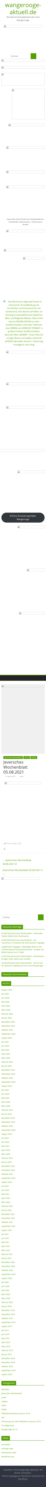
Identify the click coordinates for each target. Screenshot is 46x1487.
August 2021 (6, 1230)
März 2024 (5, 1106)
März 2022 (5, 1202)
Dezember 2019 (8, 1310)
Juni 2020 (5, 1286)
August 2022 (6, 1182)
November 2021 (8, 1218)
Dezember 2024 (8, 1070)
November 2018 (8, 1362)
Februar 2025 (7, 1062)
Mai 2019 (5, 1338)
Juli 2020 (5, 1282)
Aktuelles (5, 1389)
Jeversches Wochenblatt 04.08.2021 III (17, 862)
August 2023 (6, 1134)
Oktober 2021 (7, 1222)
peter (22, 776)
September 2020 (8, 1274)
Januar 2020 (6, 1306)
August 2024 (6, 1086)
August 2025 (6, 1038)
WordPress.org (7, 1456)
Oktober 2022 (7, 1174)
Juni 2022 (5, 1190)
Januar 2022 (6, 1210)
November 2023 (8, 1122)
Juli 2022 (5, 1186)
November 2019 (8, 1314)
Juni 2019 (5, 1334)
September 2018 (8, 1370)
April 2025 (5, 1054)
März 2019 (5, 1346)
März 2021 (5, 1250)
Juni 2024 (5, 1094)
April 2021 (5, 1246)
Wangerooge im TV (9, 1429)
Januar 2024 (6, 1114)
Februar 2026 (7, 1014)
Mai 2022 (5, 1194)
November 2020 (8, 1266)
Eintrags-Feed (7, 1448)
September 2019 (8, 1322)
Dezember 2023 (8, 1118)
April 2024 (5, 1102)
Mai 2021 (5, 1242)
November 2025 (8, 1026)
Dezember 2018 (8, 1358)
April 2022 (5, 1198)
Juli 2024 (5, 1090)
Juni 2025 (5, 1046)
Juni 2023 (5, 1142)
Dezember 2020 (8, 1262)
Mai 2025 (5, 1050)
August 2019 (6, 1326)
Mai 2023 (5, 1146)
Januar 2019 (6, 1354)
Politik (34, 757)
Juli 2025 (5, 1042)
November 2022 (8, 1170)
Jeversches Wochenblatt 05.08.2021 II (22, 872)
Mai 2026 (5, 1002)
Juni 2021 (5, 1238)
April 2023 (5, 1150)
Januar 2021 (6, 1258)
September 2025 (8, 1034)
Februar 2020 (7, 1302)
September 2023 (8, 1130)
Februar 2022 (7, 1206)
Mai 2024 (5, 1098)
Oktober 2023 (7, 1126)
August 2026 (6, 990)
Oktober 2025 (7, 1030)
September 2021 (8, 1226)
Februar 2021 (7, 1254)
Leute (27, 757)
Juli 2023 (5, 1138)
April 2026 (5, 1006)
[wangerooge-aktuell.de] (4, 678)
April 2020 (5, 1294)
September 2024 (8, 1082)
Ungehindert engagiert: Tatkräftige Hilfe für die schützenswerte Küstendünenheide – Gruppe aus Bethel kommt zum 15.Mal (22, 949)
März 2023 (5, 1154)
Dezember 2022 (8, 1166)
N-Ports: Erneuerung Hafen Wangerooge (23, 517)
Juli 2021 (5, 1234)
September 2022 (8, 1178)
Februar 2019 (7, 1350)
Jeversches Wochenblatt (13, 757)
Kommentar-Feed (8, 1452)
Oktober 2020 (7, 1270)
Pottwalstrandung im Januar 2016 (15, 1413)
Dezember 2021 (8, 1214)
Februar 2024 (7, 1110)
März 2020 (5, 1298)
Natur (3, 1405)
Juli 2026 (5, 994)
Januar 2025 (6, 1066)
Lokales (4, 1401)
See (2, 1417)
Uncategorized (7, 1425)
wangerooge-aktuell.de (23, 8)
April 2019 (5, 1342)
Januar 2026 (6, 1018)
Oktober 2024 (7, 1078)
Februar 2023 (7, 1158)
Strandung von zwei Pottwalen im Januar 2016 (21, 1421)
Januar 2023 (6, 1162)
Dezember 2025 (8, 1022)
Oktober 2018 (7, 1366)
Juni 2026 (5, 998)
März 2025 (5, 1058)
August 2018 (6, 1374)
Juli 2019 (5, 1330)
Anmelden (5, 1444)
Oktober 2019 (7, 1318)
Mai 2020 (5, 1290)
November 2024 (8, 1074)
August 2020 (6, 1278)
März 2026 (5, 1010)
